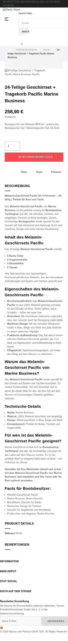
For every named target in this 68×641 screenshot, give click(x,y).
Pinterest (56, 172)
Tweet (39, 172)
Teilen (24, 172)
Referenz (10, 533)
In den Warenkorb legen (35, 157)
